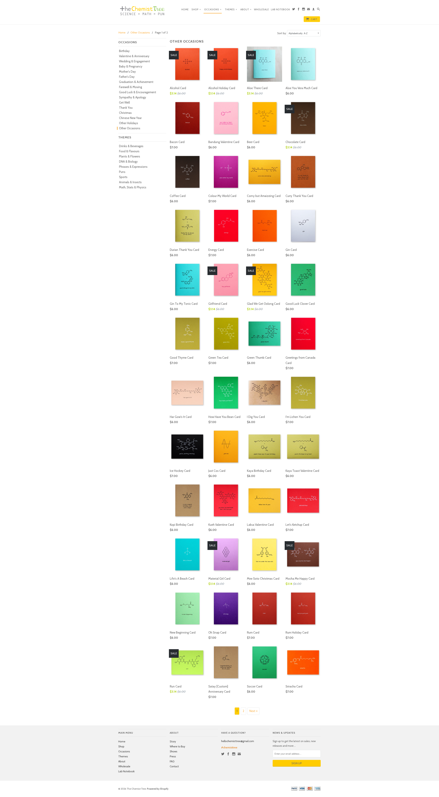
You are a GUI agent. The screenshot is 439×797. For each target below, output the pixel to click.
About (245, 9)
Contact (174, 766)
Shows (173, 751)
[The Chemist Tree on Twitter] (293, 10)
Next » (253, 711)
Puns (122, 171)
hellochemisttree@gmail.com (237, 741)
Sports (123, 177)
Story (173, 741)
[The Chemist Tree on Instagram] (303, 10)
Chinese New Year (130, 117)
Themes (231, 9)
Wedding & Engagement (134, 61)
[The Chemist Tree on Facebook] (298, 10)
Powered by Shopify (157, 788)
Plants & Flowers (129, 156)
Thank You (126, 107)
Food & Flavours (129, 151)
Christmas (125, 112)
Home (185, 9)
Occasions (212, 9)
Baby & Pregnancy (130, 66)
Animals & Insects (130, 182)
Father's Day (127, 76)
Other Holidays (128, 123)
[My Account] (313, 10)
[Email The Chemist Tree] (308, 10)
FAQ (172, 761)
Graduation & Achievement (136, 81)
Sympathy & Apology (132, 97)
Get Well (124, 102)
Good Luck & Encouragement (137, 92)
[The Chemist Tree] (142, 10)
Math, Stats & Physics (132, 187)
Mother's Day (127, 71)
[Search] (318, 10)
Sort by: (282, 33)
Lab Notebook (280, 9)
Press (173, 756)
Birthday (124, 51)
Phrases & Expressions (133, 166)
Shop (196, 9)
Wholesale (261, 9)
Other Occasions (129, 128)
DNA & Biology (128, 161)
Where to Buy (177, 746)
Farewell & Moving (130, 87)
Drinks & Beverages (131, 146)
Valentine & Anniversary (134, 56)
